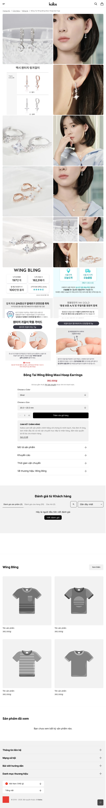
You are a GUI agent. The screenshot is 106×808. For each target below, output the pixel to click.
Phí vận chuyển (49, 378)
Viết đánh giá (52, 517)
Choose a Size (23, 396)
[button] (4, 4)
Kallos (40, 800)
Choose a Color (23, 383)
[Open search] (6, 504)
